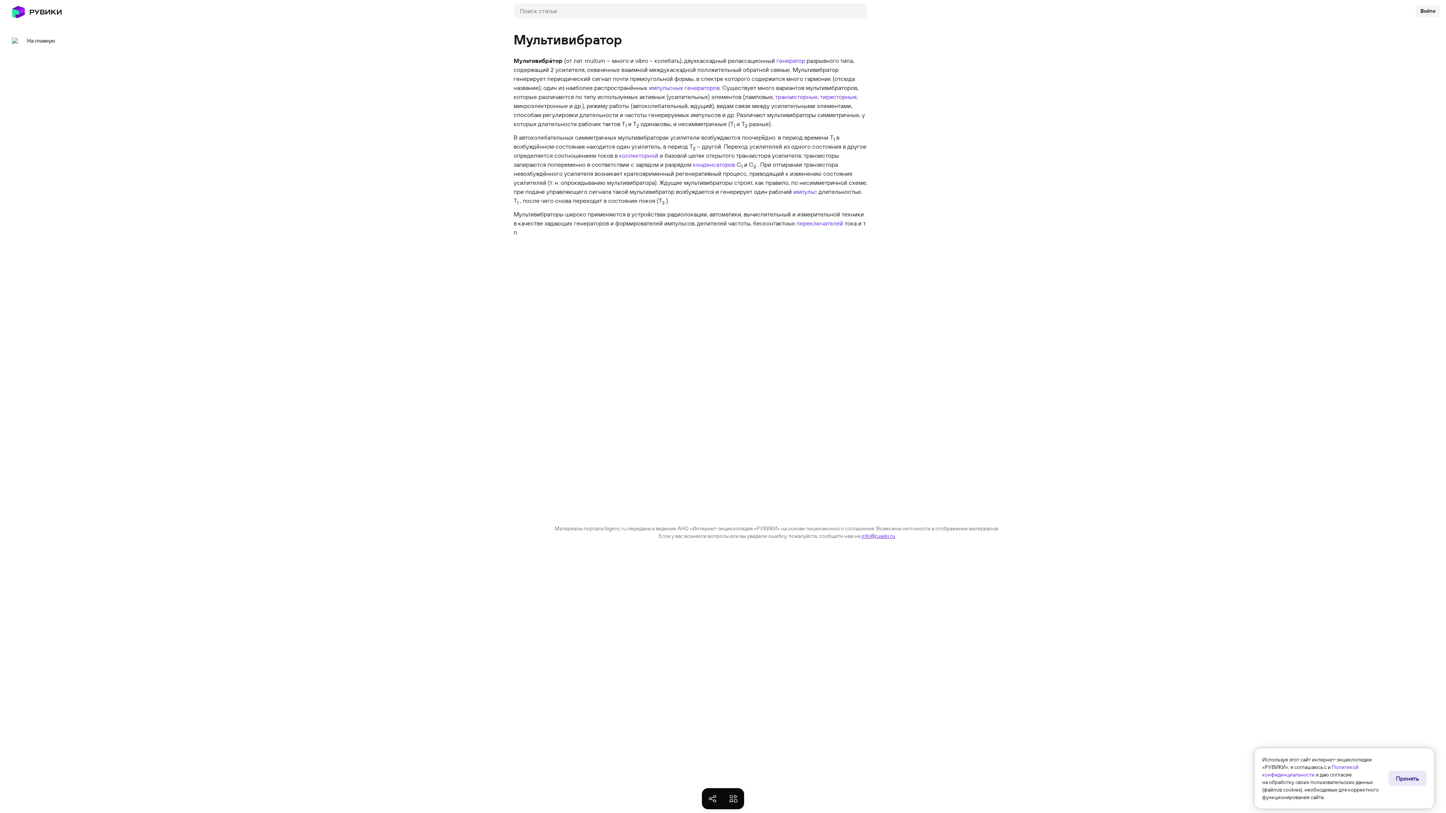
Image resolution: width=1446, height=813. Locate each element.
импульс (805, 191)
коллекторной (638, 155)
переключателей (819, 223)
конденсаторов (714, 164)
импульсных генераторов (684, 87)
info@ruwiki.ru (878, 536)
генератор (790, 60)
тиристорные (838, 96)
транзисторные (796, 96)
